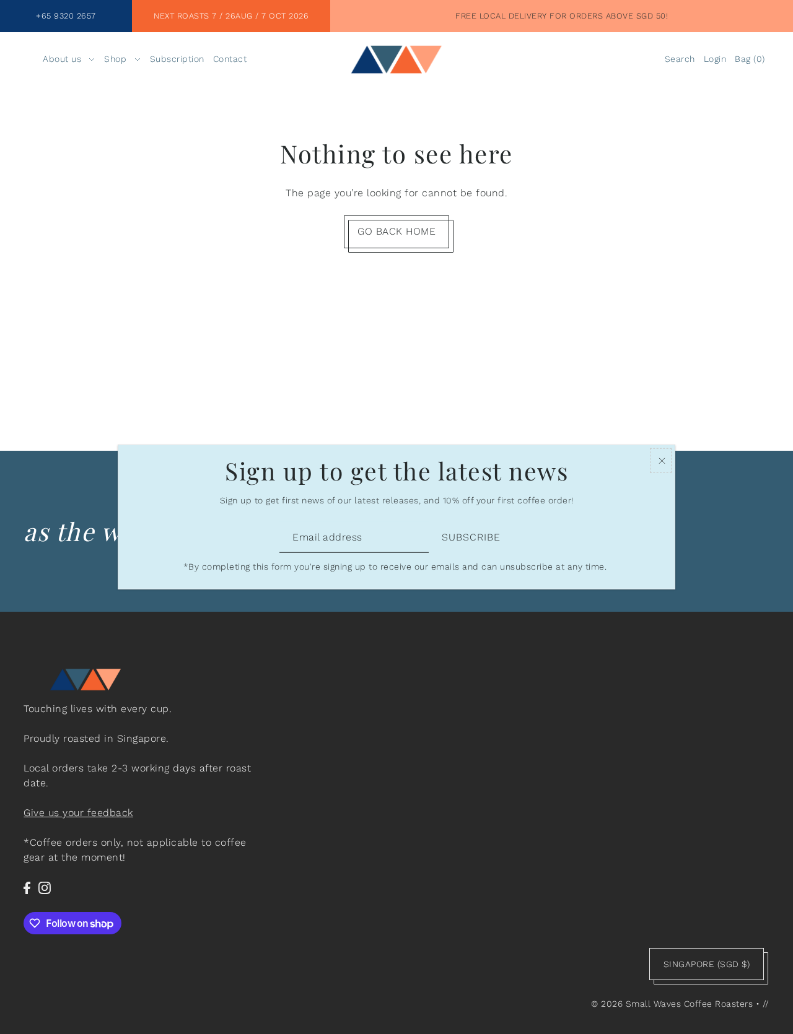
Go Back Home (396, 231)
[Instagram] (44, 887)
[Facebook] (27, 887)
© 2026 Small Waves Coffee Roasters (672, 1004)
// (766, 1004)
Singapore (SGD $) (707, 964)
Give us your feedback (78, 813)
